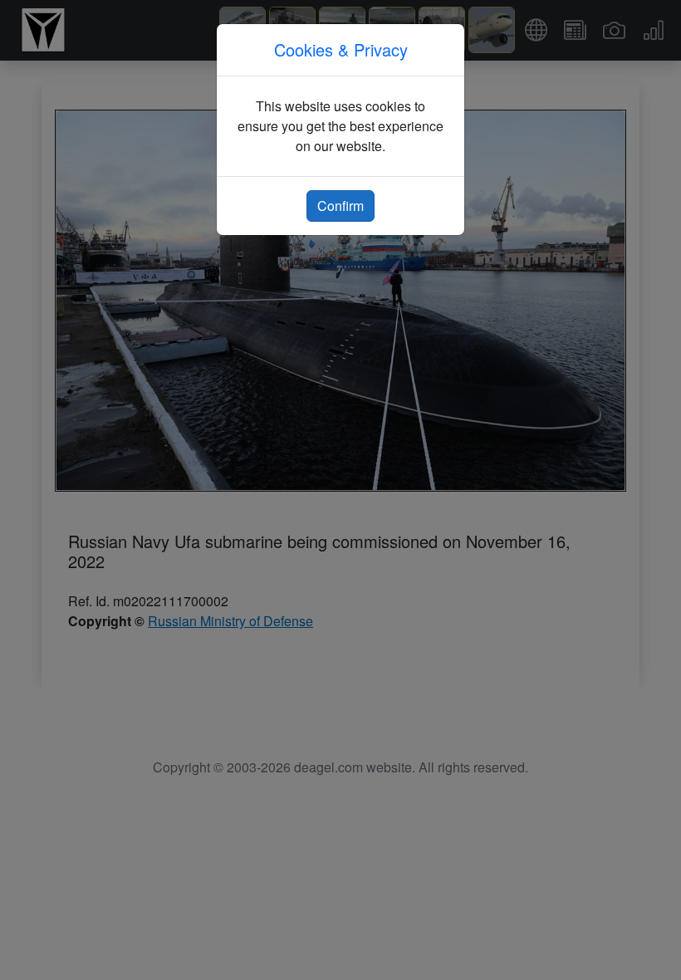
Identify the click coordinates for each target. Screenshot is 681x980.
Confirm (340, 205)
